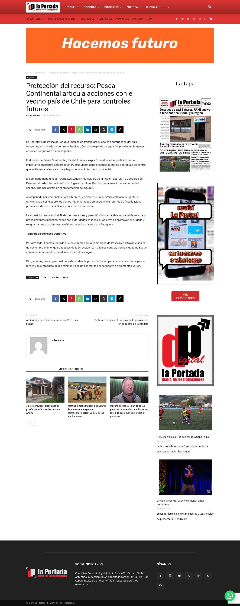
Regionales (40, 72)
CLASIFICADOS (87, 18)
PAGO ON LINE (122, 18)
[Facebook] (176, 19)
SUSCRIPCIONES (105, 18)
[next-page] (34, 423)
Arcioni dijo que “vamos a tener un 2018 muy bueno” (52, 322)
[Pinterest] (71, 129)
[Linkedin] (87, 129)
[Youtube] (211, 19)
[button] (209, 7)
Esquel (71, 7)
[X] (193, 19)
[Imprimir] (103, 129)
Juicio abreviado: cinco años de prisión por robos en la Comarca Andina (43, 409)
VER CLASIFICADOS (185, 296)
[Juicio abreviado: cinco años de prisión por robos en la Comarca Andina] (45, 390)
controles (54, 277)
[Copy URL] (120, 129)
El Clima (151, 7)
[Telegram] (111, 129)
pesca (65, 277)
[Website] (199, 19)
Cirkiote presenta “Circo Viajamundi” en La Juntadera (180, 502)
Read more (184, 451)
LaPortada (35, 115)
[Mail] (188, 19)
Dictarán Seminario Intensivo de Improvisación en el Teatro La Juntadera (121, 322)
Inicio (28, 72)
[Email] (95, 129)
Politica (132, 7)
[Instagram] (182, 19)
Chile (44, 277)
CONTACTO (137, 18)
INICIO (149, 18)
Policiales (111, 7)
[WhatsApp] (205, 19)
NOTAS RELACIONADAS (41, 369)
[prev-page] (28, 423)
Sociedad (90, 7)
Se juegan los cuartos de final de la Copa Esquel (183, 437)
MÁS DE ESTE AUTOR (71, 369)
